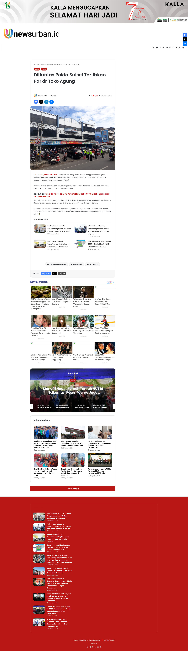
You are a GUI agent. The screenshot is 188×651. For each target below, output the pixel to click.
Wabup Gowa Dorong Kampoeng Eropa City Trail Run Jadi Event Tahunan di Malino (59, 526)
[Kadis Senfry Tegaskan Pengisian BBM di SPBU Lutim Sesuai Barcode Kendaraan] (73, 432)
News (44, 69)
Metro (43, 64)
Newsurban (41, 96)
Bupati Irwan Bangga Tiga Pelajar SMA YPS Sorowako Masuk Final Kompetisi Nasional (71, 472)
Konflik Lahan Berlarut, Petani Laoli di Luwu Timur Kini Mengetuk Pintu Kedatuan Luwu (45, 472)
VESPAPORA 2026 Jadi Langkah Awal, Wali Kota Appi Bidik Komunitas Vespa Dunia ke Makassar (59, 597)
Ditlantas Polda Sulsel (57, 264)
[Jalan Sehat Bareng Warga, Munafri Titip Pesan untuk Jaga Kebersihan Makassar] (39, 571)
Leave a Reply (73, 488)
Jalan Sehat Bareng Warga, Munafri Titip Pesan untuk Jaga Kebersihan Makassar (59, 570)
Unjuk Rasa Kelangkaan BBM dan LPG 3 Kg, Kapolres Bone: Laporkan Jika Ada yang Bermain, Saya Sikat (45, 444)
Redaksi (94, 643)
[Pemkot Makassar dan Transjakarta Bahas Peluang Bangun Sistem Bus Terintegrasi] (100, 432)
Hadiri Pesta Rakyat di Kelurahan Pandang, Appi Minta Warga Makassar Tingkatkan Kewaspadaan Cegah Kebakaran (59, 583)
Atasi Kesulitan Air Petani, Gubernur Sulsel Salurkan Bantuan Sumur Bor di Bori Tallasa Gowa (57, 622)
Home (37, 64)
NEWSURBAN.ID (50, 175)
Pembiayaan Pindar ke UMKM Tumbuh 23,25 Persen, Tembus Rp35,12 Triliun (99, 471)
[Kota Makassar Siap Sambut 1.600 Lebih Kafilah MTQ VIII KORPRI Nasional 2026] (80, 244)
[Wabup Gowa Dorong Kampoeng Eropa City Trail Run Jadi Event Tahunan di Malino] (80, 228)
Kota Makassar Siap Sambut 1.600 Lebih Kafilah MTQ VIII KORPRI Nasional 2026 (99, 244)
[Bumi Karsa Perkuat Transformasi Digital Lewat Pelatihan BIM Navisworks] (40, 244)
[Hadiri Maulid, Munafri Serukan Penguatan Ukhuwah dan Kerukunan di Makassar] (40, 228)
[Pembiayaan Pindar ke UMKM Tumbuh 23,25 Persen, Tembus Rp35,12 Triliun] (100, 460)
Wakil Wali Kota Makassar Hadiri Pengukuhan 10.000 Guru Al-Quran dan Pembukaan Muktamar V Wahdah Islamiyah (59, 558)
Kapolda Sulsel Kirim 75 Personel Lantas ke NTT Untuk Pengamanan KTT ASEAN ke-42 (71, 195)
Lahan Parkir (77, 264)
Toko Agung (93, 264)
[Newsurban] (31, 34)
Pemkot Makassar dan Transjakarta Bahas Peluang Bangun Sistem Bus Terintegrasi (99, 444)
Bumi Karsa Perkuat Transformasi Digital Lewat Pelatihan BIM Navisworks (58, 244)
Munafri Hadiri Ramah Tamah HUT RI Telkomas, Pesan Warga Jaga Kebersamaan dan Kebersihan (73, 392)
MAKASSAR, (39, 175)
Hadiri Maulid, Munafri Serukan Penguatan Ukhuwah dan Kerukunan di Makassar (59, 229)
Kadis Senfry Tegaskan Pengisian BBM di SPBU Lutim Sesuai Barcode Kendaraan (72, 443)
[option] (72, 390)
